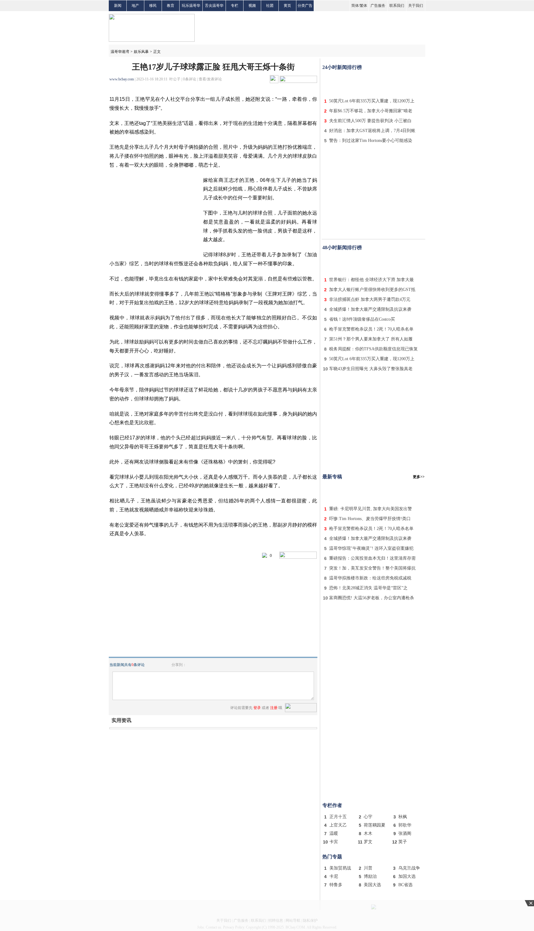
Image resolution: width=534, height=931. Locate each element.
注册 (274, 708)
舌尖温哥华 (214, 5)
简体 (355, 5)
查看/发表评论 (210, 79)
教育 (170, 5)
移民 (153, 5)
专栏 (234, 5)
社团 (269, 5)
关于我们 (415, 5)
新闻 (117, 5)
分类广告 (305, 5)
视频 (252, 5)
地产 (135, 5)
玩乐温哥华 (191, 5)
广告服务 (378, 5)
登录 (257, 708)
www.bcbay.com (121, 79)
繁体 (363, 5)
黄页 (287, 5)
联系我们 (396, 5)
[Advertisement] (373, 83)
